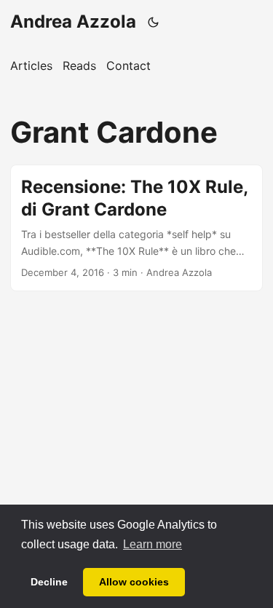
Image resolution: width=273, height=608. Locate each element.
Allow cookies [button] (134, 582)
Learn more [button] (152, 544)
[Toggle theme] (154, 22)
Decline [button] (49, 582)
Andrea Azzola (73, 21)
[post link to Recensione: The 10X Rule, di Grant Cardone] (136, 228)
